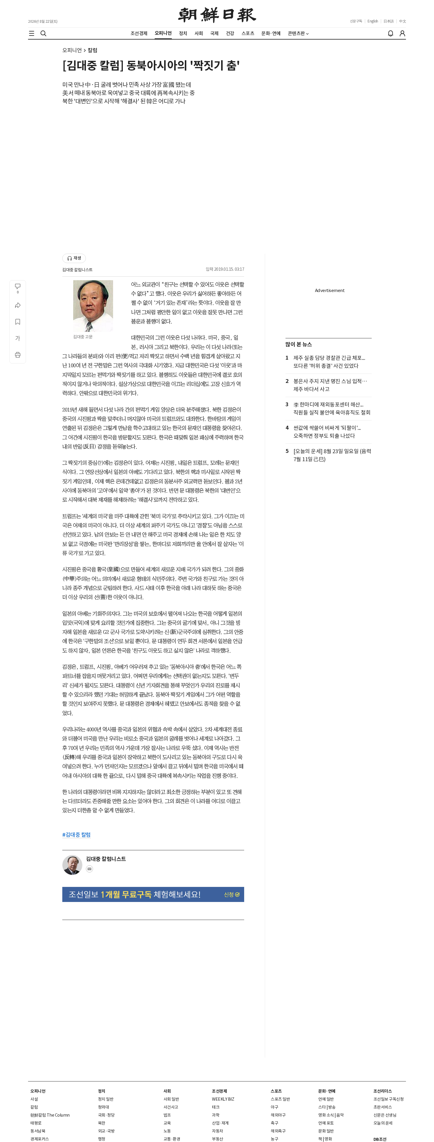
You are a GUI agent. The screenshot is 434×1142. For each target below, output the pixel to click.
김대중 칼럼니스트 (77, 270)
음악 (340, 1115)
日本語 (389, 21)
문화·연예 (326, 1091)
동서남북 (37, 1131)
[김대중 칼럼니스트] (72, 865)
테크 (215, 1107)
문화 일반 (326, 1131)
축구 (274, 1123)
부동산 (217, 1139)
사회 (167, 1091)
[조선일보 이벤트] (153, 894)
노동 (167, 1131)
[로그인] (402, 33)
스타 (322, 1107)
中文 (402, 21)
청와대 (103, 1107)
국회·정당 (106, 1115)
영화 (328, 1139)
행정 (101, 1139)
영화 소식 (326, 1115)
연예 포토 (326, 1123)
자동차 (217, 1131)
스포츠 (276, 1091)
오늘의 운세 (383, 1123)
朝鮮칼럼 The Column (50, 1115)
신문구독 (356, 21)
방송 (332, 1107)
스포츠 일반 (280, 1099)
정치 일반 (106, 1099)
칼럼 (92, 50)
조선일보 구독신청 (388, 1099)
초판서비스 (382, 1107)
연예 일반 (326, 1099)
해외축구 (278, 1131)
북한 (101, 1123)
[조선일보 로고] (217, 14)
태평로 (36, 1123)
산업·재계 (220, 1123)
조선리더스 (382, 1091)
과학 (215, 1115)
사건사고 (171, 1107)
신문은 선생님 (385, 1115)
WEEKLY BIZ (223, 1099)
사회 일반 (171, 1099)
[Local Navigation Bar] (31, 33)
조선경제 (219, 1091)
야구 (274, 1107)
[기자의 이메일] (89, 871)
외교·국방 (106, 1131)
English (373, 21)
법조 (167, 1115)
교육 (167, 1123)
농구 (274, 1139)
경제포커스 (39, 1139)
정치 (101, 1091)
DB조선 (379, 1139)
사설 (34, 1099)
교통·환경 (172, 1139)
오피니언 (72, 50)
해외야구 (278, 1115)
